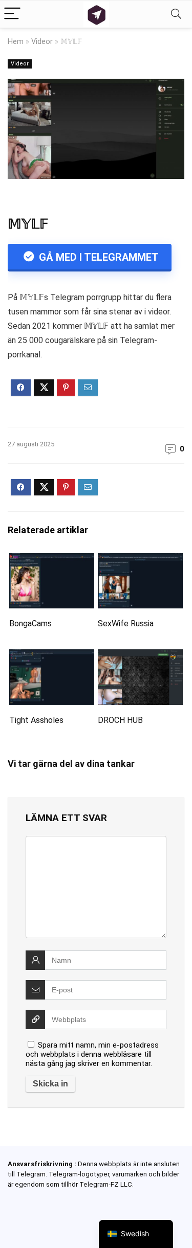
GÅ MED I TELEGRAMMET (97, 257)
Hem (16, 41)
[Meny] (12, 14)
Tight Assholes (36, 720)
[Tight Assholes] (51, 656)
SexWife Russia (126, 623)
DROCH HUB (120, 720)
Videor (42, 41)
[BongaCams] (51, 560)
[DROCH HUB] (140, 656)
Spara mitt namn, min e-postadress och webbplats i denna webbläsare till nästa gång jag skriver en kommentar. (92, 1054)
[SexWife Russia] (140, 560)
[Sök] (176, 14)
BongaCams (30, 623)
